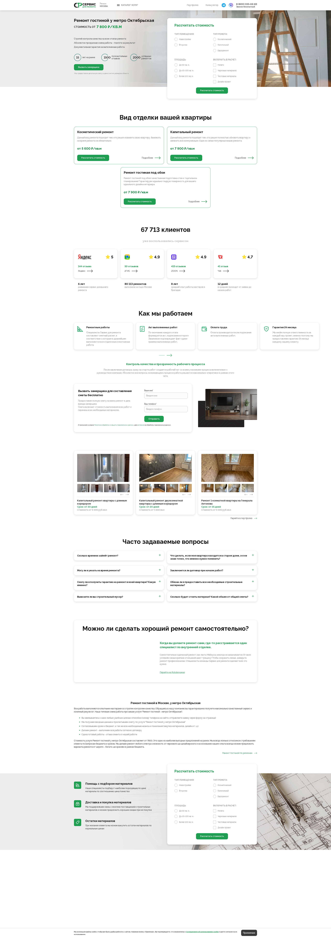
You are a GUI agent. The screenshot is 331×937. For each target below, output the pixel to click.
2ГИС (127, 271)
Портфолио (192, 5)
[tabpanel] (165, 167)
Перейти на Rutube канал (172, 672)
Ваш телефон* (150, 404)
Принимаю (249, 932)
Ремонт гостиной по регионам (237, 753)
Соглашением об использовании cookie (202, 932)
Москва (104, 6)
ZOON (174, 271)
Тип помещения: (184, 34)
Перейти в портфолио (241, 518)
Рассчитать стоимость (212, 90)
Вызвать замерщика (88, 67)
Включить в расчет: (224, 59)
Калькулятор (212, 5)
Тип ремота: (220, 34)
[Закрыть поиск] (224, 5)
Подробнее (147, 158)
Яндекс (81, 271)
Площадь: (180, 59)
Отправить (154, 419)
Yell (219, 271)
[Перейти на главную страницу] (85, 5)
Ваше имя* (148, 390)
